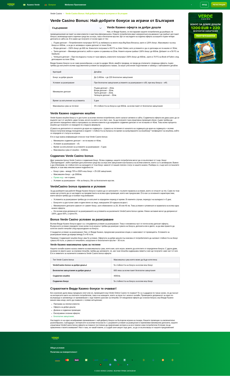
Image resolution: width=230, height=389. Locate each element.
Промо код (58, 177)
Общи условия (57, 348)
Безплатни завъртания (64, 316)
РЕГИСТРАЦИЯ (219, 5)
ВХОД (204, 5)
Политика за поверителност (63, 352)
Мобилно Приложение (75, 5)
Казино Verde (33, 5)
